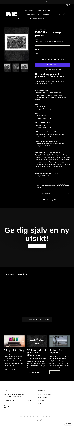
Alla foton (46, 10)
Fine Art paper (29, 14)
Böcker (39, 10)
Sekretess (41, 400)
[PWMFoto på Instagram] (5, 406)
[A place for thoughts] (59, 341)
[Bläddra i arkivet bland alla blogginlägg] (37, 341)
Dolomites (42, 29)
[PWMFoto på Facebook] (8, 406)
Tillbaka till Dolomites (38, 319)
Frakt (43, 41)
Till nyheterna (35, 372)
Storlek (39, 49)
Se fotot (55, 372)
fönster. (29, 368)
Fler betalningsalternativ (53, 69)
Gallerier (32, 10)
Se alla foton (11, 369)
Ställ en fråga (43, 193)
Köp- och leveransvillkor (45, 394)
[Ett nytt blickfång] (14, 341)
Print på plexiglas (43, 14)
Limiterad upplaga (37, 18)
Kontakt (40, 403)
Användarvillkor (42, 397)
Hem (25, 10)
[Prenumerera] (29, 400)
